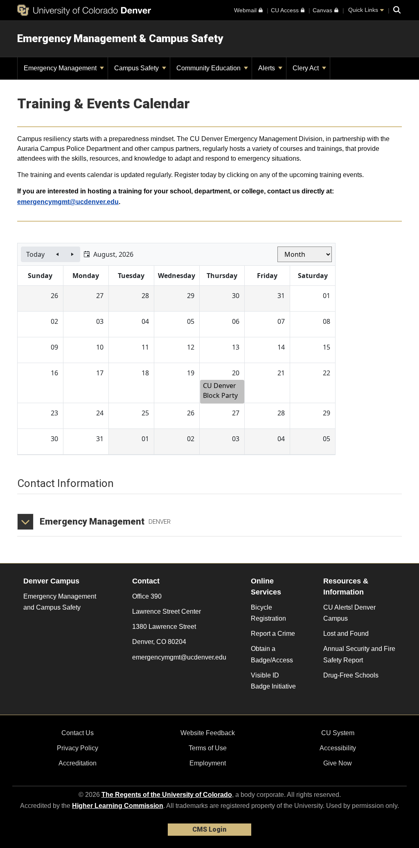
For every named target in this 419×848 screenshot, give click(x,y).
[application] (176, 349)
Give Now (337, 763)
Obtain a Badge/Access (272, 654)
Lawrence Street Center (166, 611)
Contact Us (77, 732)
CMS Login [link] (209, 829)
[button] (108, 254)
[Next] (72, 254)
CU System (337, 732)
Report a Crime (273, 633)
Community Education (209, 68)
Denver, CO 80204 (159, 641)
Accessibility (338, 748)
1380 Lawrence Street (164, 626)
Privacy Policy (77, 748)
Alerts (267, 68)
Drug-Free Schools (350, 675)
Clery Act (306, 68)
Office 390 (147, 596)
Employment (207, 763)
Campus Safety (137, 68)
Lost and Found (346, 633)
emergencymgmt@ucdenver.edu (68, 201)
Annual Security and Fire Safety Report (359, 654)
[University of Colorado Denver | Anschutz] (84, 10)
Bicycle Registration (268, 613)
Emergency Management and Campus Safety (59, 602)
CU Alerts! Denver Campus (349, 613)
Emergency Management (61, 68)
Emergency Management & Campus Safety (120, 38)
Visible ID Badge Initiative (273, 681)
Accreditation (78, 763)
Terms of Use (208, 748)
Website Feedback (207, 732)
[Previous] (57, 254)
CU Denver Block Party (220, 390)
